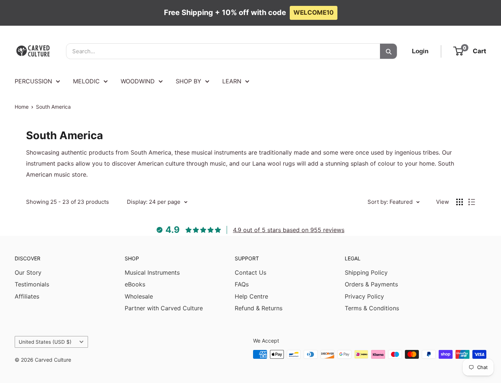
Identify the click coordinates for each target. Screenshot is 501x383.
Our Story (28, 272)
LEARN (231, 81)
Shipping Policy (366, 272)
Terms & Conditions (372, 308)
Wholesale (139, 296)
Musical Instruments (152, 272)
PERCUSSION (33, 81)
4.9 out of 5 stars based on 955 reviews (288, 230)
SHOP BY (188, 81)
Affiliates (27, 296)
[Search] (388, 51)
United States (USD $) (45, 342)
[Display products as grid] (459, 202)
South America (53, 107)
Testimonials (32, 284)
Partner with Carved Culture (164, 308)
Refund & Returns (258, 308)
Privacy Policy (364, 296)
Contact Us (250, 272)
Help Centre (251, 296)
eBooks (135, 284)
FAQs (242, 284)
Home (22, 107)
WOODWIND (138, 81)
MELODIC (86, 81)
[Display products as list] (471, 202)
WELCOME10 (313, 12)
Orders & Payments (371, 284)
